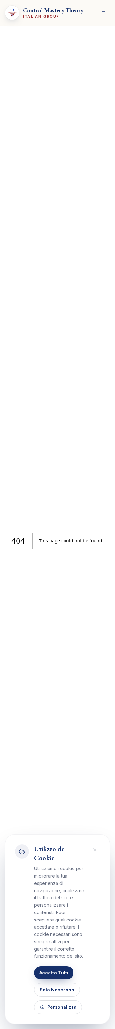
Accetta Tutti (53, 972)
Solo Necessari (57, 989)
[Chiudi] (95, 849)
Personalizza (62, 1007)
